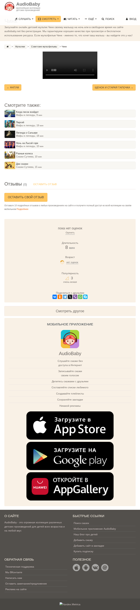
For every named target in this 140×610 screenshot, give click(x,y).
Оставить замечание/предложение (26, 583)
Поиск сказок (81, 523)
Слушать (25, 18)
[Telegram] (65, 297)
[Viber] (75, 297)
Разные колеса (24, 153)
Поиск (109, 18)
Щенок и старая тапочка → (114, 87)
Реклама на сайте (16, 589)
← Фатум (13, 87)
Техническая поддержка (19, 566)
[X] (70, 297)
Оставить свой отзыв (26, 197)
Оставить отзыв (45, 184)
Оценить (70, 232)
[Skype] (85, 297)
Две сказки (22, 164)
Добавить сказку (83, 540)
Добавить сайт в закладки (89, 545)
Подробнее (22, 209)
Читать (72, 18)
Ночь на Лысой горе (27, 143)
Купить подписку (83, 551)
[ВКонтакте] (54, 297)
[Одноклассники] (60, 297)
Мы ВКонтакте (13, 572)
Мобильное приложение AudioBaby (95, 528)
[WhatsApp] (80, 297)
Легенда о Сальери (26, 132)
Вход (132, 18)
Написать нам (13, 577)
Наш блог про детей (86, 534)
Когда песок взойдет (27, 112)
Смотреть (49, 18)
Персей (20, 122)
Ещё (91, 18)
